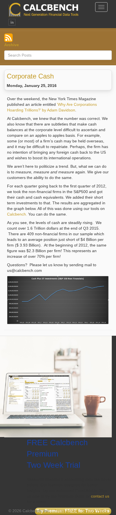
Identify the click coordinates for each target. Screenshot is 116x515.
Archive (11, 44)
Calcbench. (17, 214)
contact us (100, 496)
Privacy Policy (95, 511)
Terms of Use (66, 511)
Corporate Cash (30, 76)
